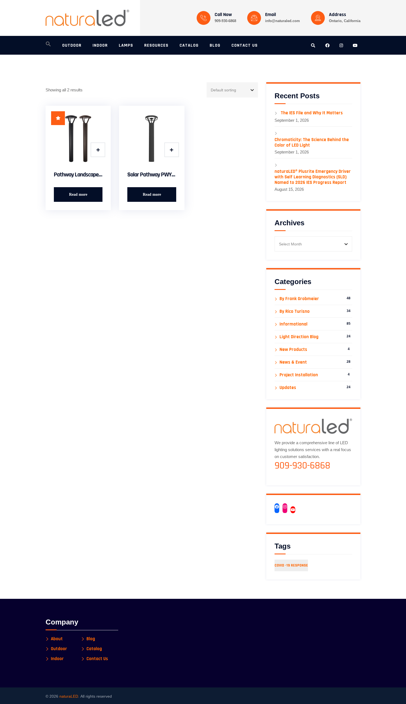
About (57, 639)
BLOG (215, 45)
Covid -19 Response (291, 565)
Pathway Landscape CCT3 (78, 175)
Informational (293, 324)
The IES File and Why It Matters (312, 113)
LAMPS (126, 45)
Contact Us (97, 659)
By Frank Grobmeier (299, 299)
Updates (288, 388)
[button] (48, 45)
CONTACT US (244, 45)
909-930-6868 (225, 21)
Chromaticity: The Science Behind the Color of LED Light (312, 142)
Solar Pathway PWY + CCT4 (151, 175)
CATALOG (189, 45)
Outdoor (59, 649)
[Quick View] (98, 149)
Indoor (57, 659)
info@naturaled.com (282, 21)
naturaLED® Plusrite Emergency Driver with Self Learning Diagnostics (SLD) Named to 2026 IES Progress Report (313, 177)
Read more (78, 194)
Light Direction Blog (299, 337)
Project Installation (299, 375)
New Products (293, 350)
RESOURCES (156, 45)
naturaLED (68, 696)
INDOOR (100, 45)
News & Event (293, 362)
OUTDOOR (71, 45)
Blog (90, 639)
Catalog (94, 649)
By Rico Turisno (295, 311)
